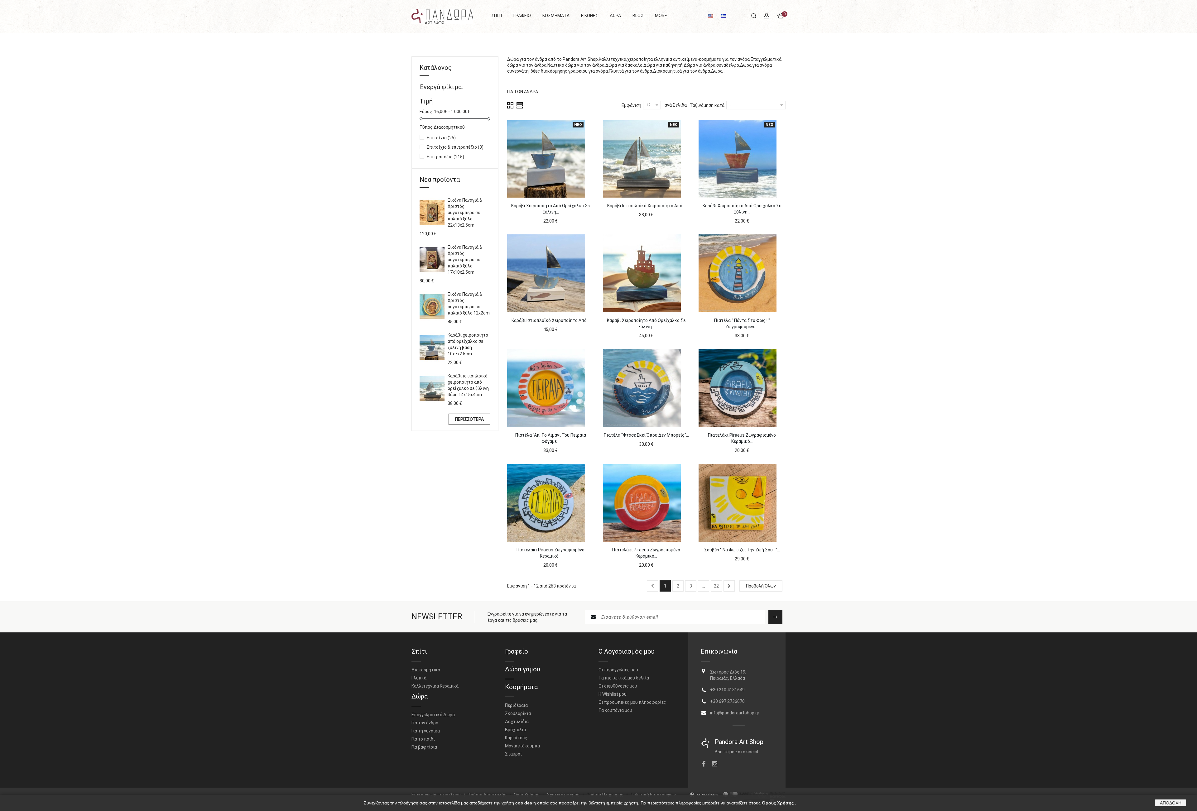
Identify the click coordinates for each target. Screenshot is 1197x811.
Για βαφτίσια (424, 747)
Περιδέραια (516, 705)
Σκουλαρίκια (518, 713)
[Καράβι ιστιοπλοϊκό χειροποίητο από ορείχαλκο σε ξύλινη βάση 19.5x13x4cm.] (546, 273)
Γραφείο (516, 651)
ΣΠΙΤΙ (496, 15)
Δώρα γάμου (522, 669)
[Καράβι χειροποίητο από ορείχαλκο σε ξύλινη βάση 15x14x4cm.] (642, 273)
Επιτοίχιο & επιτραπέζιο (455, 147)
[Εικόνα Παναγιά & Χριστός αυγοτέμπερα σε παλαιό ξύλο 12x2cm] (432, 306)
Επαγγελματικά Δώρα (433, 714)
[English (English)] (710, 15)
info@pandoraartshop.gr (734, 712)
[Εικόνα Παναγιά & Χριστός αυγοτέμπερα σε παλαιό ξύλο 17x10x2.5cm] (432, 259)
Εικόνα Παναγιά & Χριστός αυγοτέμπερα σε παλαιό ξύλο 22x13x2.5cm (465, 213)
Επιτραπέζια (445, 156)
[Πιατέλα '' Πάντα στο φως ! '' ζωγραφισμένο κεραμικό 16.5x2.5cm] (737, 273)
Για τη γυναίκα (425, 730)
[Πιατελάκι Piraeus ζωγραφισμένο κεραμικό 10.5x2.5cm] (737, 388)
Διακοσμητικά (425, 669)
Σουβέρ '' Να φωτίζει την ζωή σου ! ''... (742, 549)
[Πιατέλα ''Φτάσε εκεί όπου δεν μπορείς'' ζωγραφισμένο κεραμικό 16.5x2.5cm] (642, 388)
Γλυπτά (418, 677)
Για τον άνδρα (424, 722)
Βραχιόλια (515, 729)
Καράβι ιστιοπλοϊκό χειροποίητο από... (550, 320)
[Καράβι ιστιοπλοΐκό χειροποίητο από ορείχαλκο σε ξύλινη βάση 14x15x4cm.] (432, 388)
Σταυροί (513, 753)
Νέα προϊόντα (440, 179)
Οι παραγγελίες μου (618, 669)
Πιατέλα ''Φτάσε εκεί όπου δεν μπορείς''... (646, 435)
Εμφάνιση (631, 105)
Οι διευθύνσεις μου (617, 686)
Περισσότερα (520, 76)
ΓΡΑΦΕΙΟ (522, 15)
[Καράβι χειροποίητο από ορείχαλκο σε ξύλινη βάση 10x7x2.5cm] (432, 347)
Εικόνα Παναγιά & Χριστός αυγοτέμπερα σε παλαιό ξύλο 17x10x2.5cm (465, 260)
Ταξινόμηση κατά (707, 105)
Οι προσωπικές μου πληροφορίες (632, 702)
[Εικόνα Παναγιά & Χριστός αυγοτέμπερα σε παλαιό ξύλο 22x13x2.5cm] (432, 212)
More (661, 15)
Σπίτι (419, 651)
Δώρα (419, 696)
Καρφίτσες (516, 737)
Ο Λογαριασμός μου (626, 651)
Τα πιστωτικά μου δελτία (623, 677)
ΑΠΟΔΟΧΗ (1170, 802)
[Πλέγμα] (510, 105)
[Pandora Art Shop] (442, 16)
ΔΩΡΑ (615, 15)
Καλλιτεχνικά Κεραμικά (435, 686)
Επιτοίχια (441, 137)
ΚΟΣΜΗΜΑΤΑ (556, 15)
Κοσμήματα (521, 687)
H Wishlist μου (612, 694)
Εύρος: (426, 111)
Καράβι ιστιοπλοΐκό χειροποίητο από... (646, 205)
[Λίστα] (520, 105)
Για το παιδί (423, 739)
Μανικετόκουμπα (522, 745)
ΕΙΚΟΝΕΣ (589, 15)
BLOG (637, 15)
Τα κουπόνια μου (615, 710)
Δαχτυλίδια (517, 721)
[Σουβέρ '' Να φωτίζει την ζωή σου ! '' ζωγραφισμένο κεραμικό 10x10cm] (737, 503)
